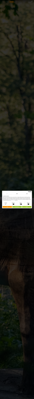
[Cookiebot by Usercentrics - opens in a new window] (28, 191)
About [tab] (27, 193)
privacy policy (13, 200)
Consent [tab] (7, 193)
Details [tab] (17, 193)
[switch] (13, 204)
